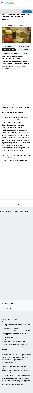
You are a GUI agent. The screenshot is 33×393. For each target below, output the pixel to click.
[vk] (14, 204)
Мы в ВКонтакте (5, 7)
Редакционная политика (7, 313)
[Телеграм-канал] (24, 49)
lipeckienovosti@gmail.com (14, 330)
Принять (27, 11)
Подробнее (4, 349)
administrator (19, 25)
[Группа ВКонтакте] (9, 46)
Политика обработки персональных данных (12, 384)
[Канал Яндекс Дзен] (9, 49)
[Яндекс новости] (24, 46)
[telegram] (19, 204)
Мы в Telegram (15, 7)
